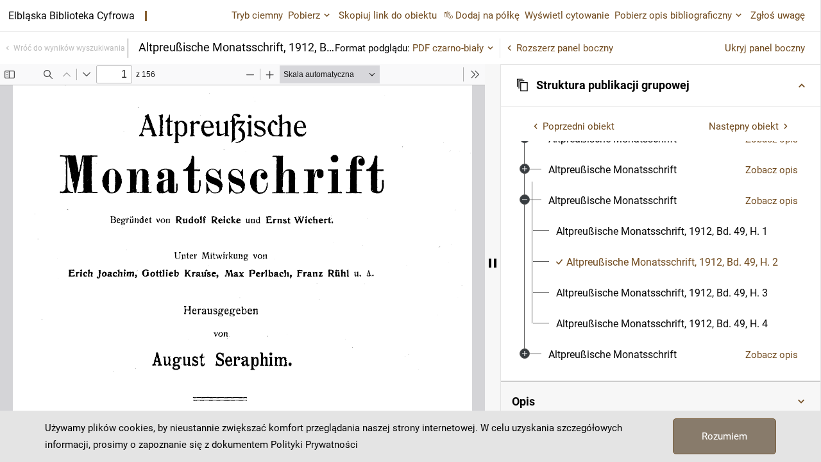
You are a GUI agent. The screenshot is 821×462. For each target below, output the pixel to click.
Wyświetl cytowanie (567, 15)
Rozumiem (724, 436)
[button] (660, 85)
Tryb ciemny (257, 15)
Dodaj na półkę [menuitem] (487, 15)
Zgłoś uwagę (777, 15)
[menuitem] (612, 170)
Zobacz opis (771, 170)
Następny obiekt (744, 126)
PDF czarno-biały (448, 48)
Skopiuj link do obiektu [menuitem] (388, 15)
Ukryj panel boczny (765, 48)
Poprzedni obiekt (578, 126)
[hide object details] (492, 263)
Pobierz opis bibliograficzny (673, 15)
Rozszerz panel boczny (564, 48)
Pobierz (304, 15)
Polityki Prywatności (314, 444)
